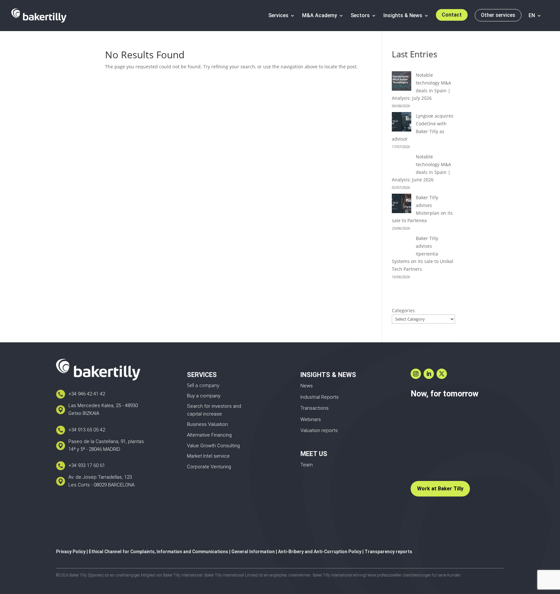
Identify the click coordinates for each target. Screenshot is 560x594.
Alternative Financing (209, 435)
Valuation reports (319, 430)
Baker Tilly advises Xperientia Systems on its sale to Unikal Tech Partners (422, 253)
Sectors (360, 15)
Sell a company (203, 385)
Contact (452, 15)
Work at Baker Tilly (440, 488)
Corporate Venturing (209, 467)
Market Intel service (208, 456)
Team (306, 465)
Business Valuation (207, 424)
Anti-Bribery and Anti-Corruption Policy (319, 551)
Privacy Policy (71, 551)
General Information (253, 551)
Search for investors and (214, 406)
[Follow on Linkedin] (429, 374)
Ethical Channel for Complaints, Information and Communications (158, 551)
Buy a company (203, 396)
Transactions (314, 408)
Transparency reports (388, 551)
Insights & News (402, 15)
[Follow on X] (442, 374)
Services (278, 15)
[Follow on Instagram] (416, 374)
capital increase (204, 414)
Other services (498, 15)
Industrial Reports (319, 397)
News (306, 386)
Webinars (310, 419)
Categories (403, 310)
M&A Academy (319, 15)
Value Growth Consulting (213, 446)
